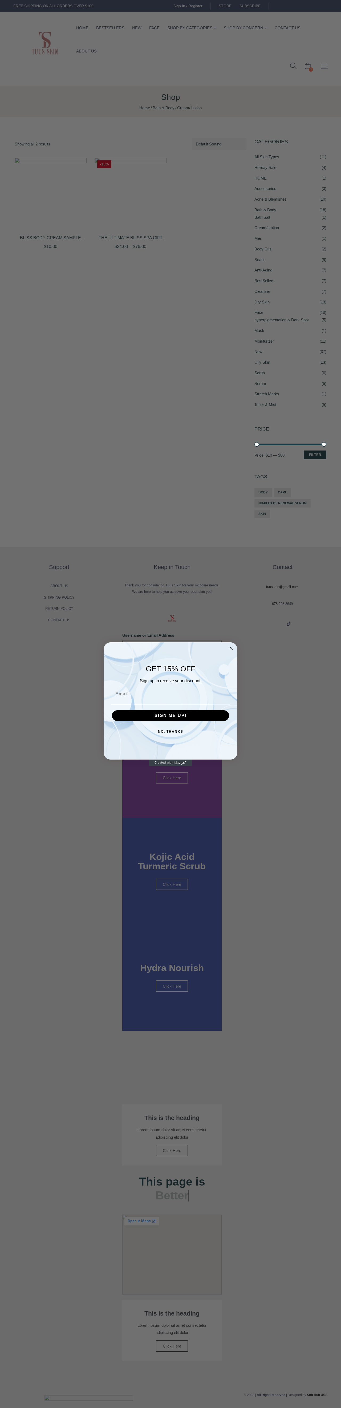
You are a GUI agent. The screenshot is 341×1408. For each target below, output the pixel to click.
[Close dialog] (231, 648)
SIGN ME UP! (171, 715)
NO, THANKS (170, 731)
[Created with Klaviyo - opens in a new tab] (170, 763)
